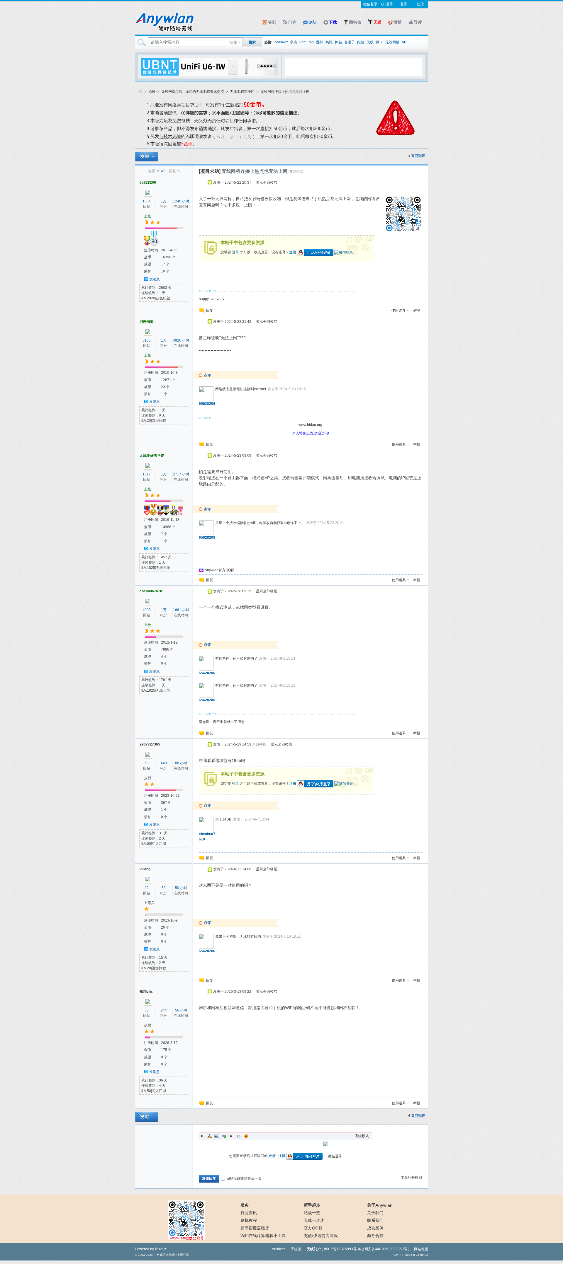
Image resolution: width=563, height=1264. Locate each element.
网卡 (379, 42)
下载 (333, 22)
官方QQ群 (313, 1228)
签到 (272, 22)
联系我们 (375, 1220)
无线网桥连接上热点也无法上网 (285, 92)
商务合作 (375, 1235)
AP (404, 42)
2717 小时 (181, 474)
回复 (209, 310)
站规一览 (312, 1212)
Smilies (246, 1136)
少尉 (147, 778)
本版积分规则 (411, 1178)
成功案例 (375, 1228)
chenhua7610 (151, 591)
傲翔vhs (146, 992)
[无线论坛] (164, 31)
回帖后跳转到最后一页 (244, 1178)
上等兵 (149, 903)
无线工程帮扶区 (242, 92)
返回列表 (418, 156)
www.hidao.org (310, 425)
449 (164, 763)
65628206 (148, 182)
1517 (147, 474)
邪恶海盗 (147, 322)
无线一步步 (314, 1220)
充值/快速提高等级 (321, 1235)
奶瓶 (329, 42)
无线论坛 (140, 92)
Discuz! (161, 1249)
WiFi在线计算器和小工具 (263, 1235)
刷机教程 (248, 1220)
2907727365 (150, 744)
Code (239, 1136)
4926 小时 (181, 340)
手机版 (296, 1249)
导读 (418, 22)
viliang (145, 869)
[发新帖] (146, 156)
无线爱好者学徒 (152, 455)
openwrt (281, 42)
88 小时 (181, 763)
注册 (420, 4)
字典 (293, 42)
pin (311, 42)
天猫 (377, 22)
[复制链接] (296, 172)
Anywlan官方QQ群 (219, 570)
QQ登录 (387, 4)
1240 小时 (181, 201)
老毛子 (349, 42)
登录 (403, 4)
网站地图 (421, 1249)
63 (147, 763)
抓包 (338, 42)
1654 (147, 201)
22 (147, 888)
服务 (244, 1205)
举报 (416, 310)
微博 (398, 22)
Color (209, 1136)
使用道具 (398, 310)
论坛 (312, 22)
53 (164, 888)
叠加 (319, 42)
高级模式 (362, 1136)
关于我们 (375, 1212)
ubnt (302, 42)
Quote (231, 1136)
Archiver (278, 1249)
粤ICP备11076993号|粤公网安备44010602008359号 (365, 1249)
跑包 (360, 42)
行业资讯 (248, 1212)
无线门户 (314, 1249)
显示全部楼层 (266, 182)
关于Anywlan (380, 1205)
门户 (292, 22)
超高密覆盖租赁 (254, 1228)
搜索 (233, 42)
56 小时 (181, 1010)
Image (217, 1136)
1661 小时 (181, 610)
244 (164, 1010)
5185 (147, 340)
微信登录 (370, 4)
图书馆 (355, 22)
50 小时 (181, 888)
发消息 (154, 279)
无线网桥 (392, 42)
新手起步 (312, 1205)
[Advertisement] (353, 66)
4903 (147, 610)
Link (224, 1136)
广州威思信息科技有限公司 (171, 1254)
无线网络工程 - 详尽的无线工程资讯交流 (192, 92)
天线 (370, 42)
